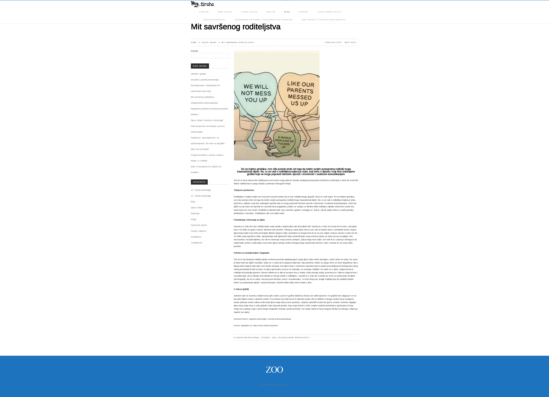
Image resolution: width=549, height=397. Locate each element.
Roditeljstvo (302, 337)
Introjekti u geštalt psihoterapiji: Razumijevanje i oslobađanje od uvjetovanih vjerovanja (205, 85)
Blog (287, 9)
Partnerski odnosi (199, 225)
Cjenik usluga (249, 9)
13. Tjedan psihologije (201, 196)
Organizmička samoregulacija (204, 103)
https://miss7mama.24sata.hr (265, 325)
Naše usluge (225, 9)
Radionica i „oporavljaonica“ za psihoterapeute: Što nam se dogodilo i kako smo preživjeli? (208, 143)
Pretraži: (194, 51)
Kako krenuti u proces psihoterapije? (324, 17)
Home (194, 42)
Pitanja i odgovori (198, 231)
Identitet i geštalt (198, 74)
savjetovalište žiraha (248, 337)
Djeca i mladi (209, 42)
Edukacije (195, 213)
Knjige (193, 219)
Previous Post (333, 42)
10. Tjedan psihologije (201, 190)
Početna (204, 9)
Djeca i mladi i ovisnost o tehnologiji (207, 120)
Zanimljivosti (196, 243)
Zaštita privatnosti (214, 17)
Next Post (350, 42)
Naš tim (271, 9)
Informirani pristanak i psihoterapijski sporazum (264, 17)
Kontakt (303, 9)
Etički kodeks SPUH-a (330, 9)
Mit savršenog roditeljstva (202, 97)
